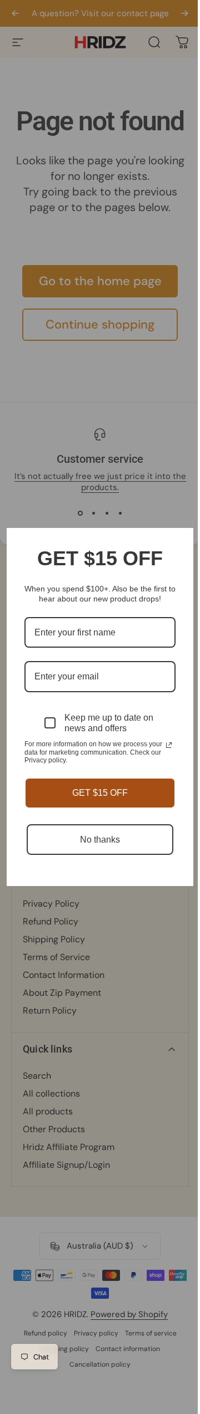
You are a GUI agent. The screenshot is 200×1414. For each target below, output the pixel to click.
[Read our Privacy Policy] (169, 745)
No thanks (100, 839)
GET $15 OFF (100, 792)
